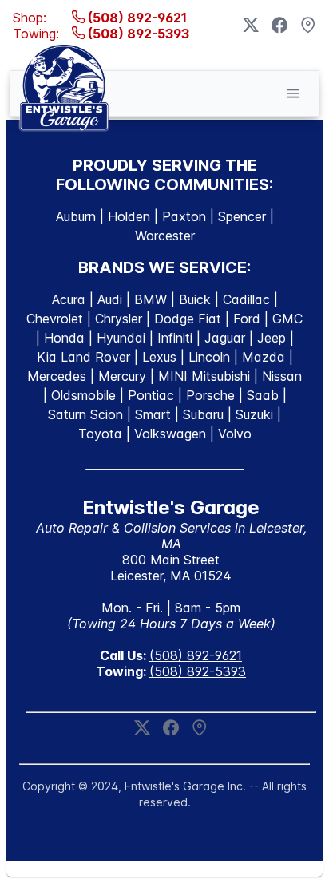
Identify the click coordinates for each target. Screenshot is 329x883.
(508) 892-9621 (136, 18)
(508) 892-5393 (137, 34)
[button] (293, 93)
